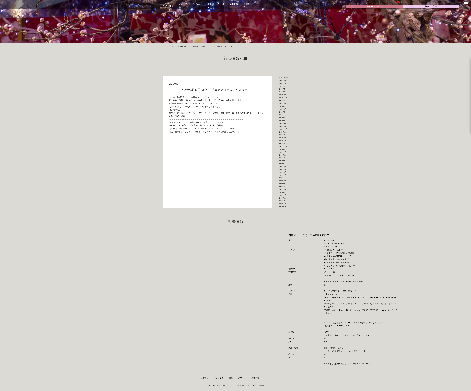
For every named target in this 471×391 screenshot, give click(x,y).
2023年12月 (283, 129)
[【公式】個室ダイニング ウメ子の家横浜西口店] (168, 5)
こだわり (204, 378)
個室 (231, 378)
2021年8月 (282, 158)
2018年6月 (282, 204)
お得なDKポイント (405, 2)
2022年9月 (282, 149)
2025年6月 (282, 106)
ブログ (268, 378)
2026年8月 (282, 80)
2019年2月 (282, 195)
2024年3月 (282, 126)
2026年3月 (282, 92)
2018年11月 (283, 198)
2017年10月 (283, 207)
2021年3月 (282, 161)
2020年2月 (282, 175)
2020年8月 (282, 166)
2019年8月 (282, 184)
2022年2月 (282, 152)
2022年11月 (283, 146)
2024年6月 (282, 121)
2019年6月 (282, 186)
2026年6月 (282, 86)
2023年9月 (282, 135)
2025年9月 (282, 100)
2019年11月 (283, 178)
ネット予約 (432, 6)
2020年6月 (282, 169)
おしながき (218, 378)
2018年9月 (282, 201)
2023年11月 (283, 132)
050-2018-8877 (375, 6)
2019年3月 (282, 192)
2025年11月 (283, 98)
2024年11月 (283, 115)
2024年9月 (282, 118)
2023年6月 (282, 141)
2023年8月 (282, 138)
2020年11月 (283, 164)
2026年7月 (282, 83)
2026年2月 (282, 95)
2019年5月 (282, 189)
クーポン (242, 378)
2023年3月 (282, 143)
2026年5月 (282, 89)
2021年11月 (283, 155)
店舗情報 (255, 378)
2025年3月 (282, 112)
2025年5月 (282, 109)
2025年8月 (282, 103)
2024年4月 (282, 123)
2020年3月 (282, 172)
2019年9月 (282, 181)
